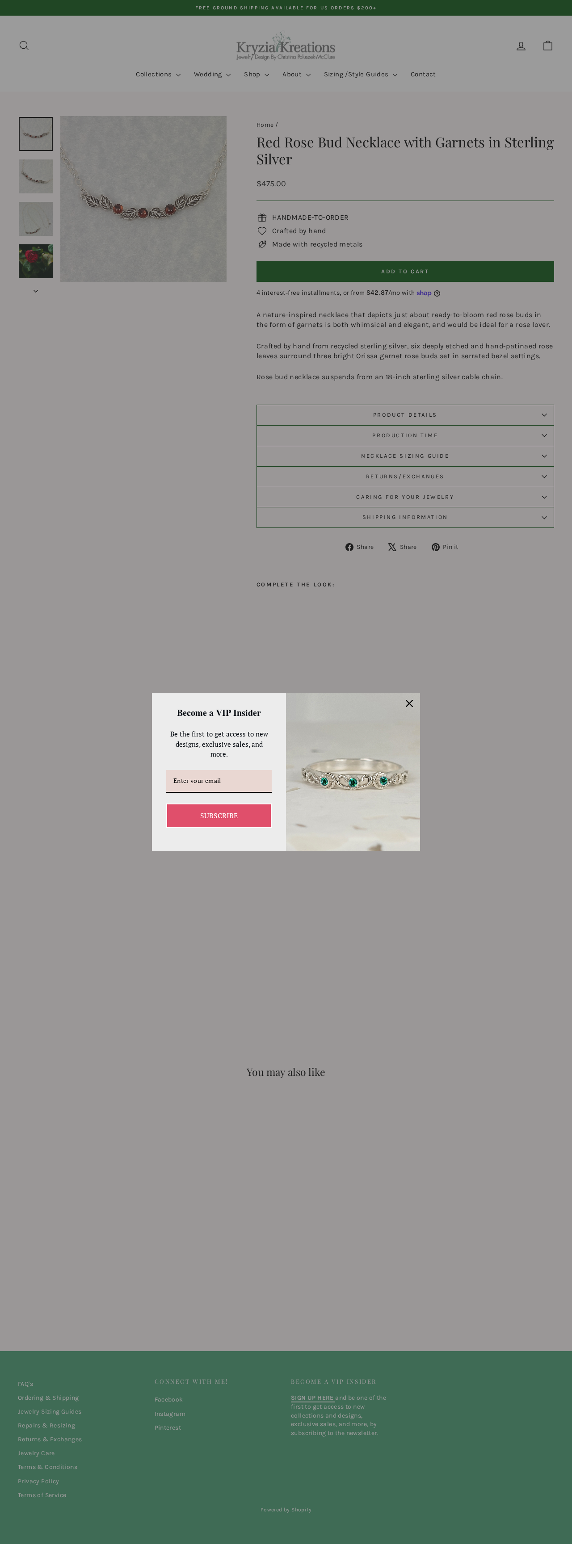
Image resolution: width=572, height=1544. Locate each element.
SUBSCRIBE (219, 815)
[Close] (409, 703)
